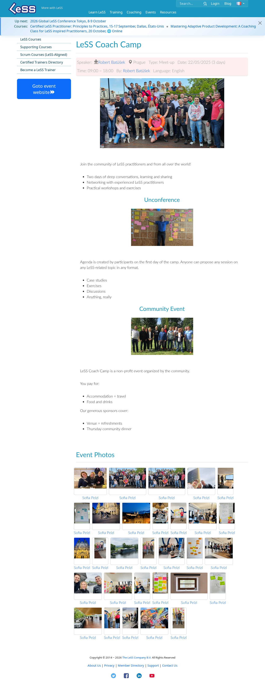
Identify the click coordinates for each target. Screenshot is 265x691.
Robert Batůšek (111, 62)
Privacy (109, 665)
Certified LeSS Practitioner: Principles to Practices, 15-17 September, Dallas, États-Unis (97, 26)
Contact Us (169, 665)
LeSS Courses (30, 39)
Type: (153, 62)
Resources (168, 12)
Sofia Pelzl (90, 497)
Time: (82, 70)
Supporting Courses (36, 47)
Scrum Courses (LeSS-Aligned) (43, 54)
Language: (162, 70)
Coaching (134, 12)
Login (215, 3)
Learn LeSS (97, 12)
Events (151, 12)
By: (119, 70)
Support (153, 665)
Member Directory (131, 665)
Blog (227, 3)
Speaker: (84, 62)
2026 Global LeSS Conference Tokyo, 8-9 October (68, 21)
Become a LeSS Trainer (38, 70)
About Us (94, 665)
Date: (182, 62)
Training (116, 12)
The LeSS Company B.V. (136, 657)
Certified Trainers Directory (41, 62)
